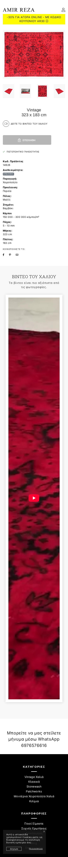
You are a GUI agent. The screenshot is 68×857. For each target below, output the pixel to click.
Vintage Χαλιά (34, 777)
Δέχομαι (14, 849)
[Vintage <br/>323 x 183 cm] (8, 91)
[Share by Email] (19, 254)
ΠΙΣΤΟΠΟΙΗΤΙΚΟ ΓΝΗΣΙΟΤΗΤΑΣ (23, 151)
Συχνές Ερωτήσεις (34, 828)
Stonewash (34, 786)
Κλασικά (34, 781)
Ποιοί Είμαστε (34, 823)
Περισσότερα (36, 849)
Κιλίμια (34, 801)
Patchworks (34, 791)
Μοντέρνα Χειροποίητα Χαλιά (34, 796)
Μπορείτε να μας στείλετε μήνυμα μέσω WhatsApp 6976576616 (34, 739)
